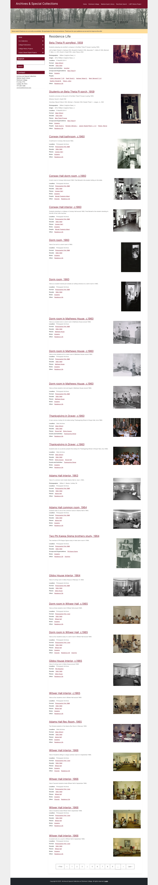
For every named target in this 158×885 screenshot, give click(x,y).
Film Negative (59, 669)
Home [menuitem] (85, 4)
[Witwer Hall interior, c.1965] (127, 704)
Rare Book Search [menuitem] (121, 4)
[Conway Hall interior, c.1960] (127, 220)
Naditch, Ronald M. (55, 81)
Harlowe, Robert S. (81, 78)
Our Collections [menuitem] (22, 41)
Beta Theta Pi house (61, 118)
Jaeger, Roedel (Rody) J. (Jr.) (87, 126)
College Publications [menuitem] (24, 45)
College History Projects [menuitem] (25, 49)
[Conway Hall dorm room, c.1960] (127, 189)
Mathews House (59, 331)
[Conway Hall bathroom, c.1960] (129, 153)
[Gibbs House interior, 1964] (127, 587)
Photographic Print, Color (62, 614)
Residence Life (58, 83)
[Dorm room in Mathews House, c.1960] (127, 332)
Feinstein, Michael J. (71, 126)
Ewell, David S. (70, 78)
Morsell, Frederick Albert (62, 196)
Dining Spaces (67, 431)
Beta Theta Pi (71, 70)
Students (57, 73)
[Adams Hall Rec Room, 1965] (127, 733)
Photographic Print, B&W (62, 146)
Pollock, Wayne (102, 126)
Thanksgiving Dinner (70, 433)
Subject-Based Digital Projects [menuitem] (27, 53)
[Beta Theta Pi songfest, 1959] (127, 54)
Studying (67, 556)
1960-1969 (59, 149)
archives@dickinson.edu (24, 87)
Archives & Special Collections (37, 3)
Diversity (57, 199)
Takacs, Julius (67, 81)
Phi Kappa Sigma (72, 551)
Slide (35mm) (59, 63)
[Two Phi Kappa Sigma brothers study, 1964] (128, 553)
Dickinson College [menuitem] (94, 4)
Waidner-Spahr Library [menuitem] (107, 4)
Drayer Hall (58, 431)
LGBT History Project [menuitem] (135, 4)
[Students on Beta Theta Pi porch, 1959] (131, 108)
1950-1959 (59, 65)
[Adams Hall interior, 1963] (127, 489)
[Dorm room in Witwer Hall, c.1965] (127, 615)
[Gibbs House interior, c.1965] (127, 674)
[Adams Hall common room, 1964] (127, 519)
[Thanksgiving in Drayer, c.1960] (127, 427)
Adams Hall (58, 493)
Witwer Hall (58, 619)
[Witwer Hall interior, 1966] (127, 761)
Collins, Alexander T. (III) (57, 78)
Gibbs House (59, 590)
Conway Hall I (59, 152)
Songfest (66, 68)
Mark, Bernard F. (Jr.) (95, 78)
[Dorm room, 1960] (131, 257)
